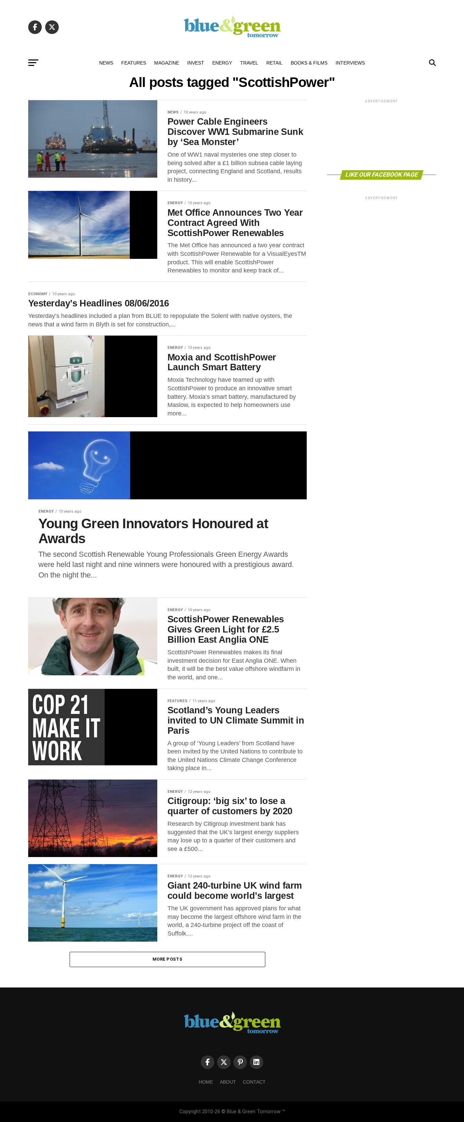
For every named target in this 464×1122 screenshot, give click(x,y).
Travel (249, 63)
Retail (274, 63)
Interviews (350, 63)
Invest (195, 63)
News (106, 63)
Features (133, 63)
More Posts (167, 959)
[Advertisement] (381, 134)
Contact (254, 1082)
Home (206, 1082)
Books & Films (309, 63)
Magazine (166, 63)
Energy (222, 63)
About (228, 1082)
